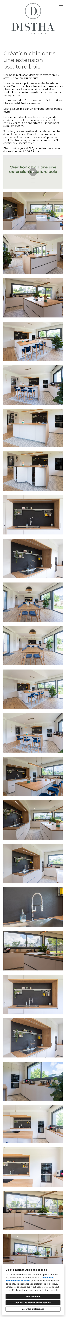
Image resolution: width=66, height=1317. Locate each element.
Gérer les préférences (33, 1309)
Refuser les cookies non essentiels (33, 1302)
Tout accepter (33, 1296)
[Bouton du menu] (61, 5)
